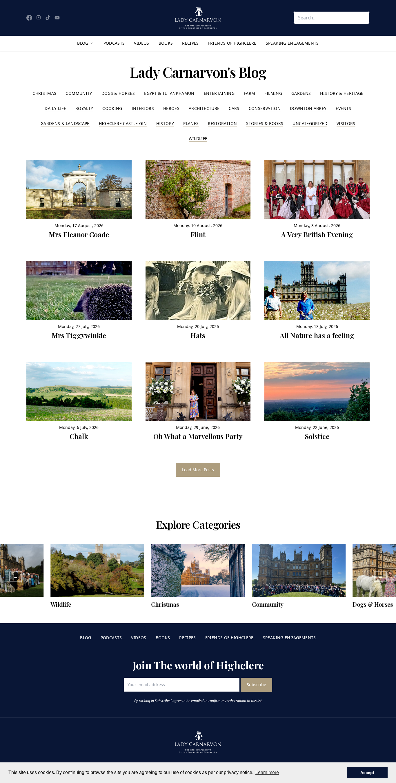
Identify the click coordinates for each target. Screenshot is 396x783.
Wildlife (198, 138)
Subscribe (256, 684)
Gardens (301, 93)
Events (343, 108)
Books (166, 43)
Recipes (190, 43)
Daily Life (55, 108)
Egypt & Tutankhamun (169, 93)
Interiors (143, 108)
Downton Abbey (308, 108)
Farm (249, 93)
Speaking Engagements (292, 43)
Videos (141, 43)
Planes (191, 123)
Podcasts (114, 43)
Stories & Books (264, 123)
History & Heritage (341, 93)
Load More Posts (198, 469)
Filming (273, 93)
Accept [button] (367, 772)
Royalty (84, 108)
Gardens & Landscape (65, 123)
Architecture (204, 108)
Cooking (112, 108)
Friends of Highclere (232, 43)
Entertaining (219, 93)
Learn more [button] (267, 772)
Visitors (346, 123)
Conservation (265, 108)
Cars (234, 108)
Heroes (171, 108)
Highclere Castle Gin (123, 123)
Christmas (44, 93)
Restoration (222, 123)
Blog (82, 43)
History (165, 123)
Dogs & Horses (118, 93)
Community (79, 93)
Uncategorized (310, 123)
